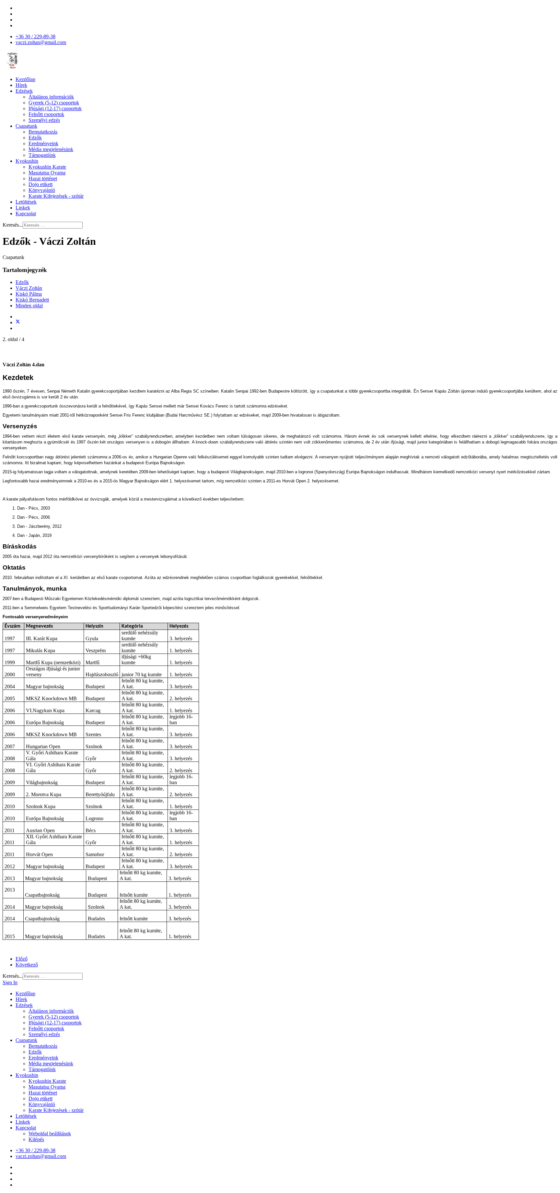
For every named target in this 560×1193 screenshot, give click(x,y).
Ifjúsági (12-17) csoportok (55, 108)
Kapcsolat (26, 213)
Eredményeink (43, 143)
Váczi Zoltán (29, 288)
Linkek (23, 207)
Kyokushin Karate (47, 167)
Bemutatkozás (43, 132)
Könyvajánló (42, 190)
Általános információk (51, 97)
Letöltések (26, 202)
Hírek (21, 85)
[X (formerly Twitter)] (18, 322)
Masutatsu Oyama (47, 172)
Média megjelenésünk (51, 149)
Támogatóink (42, 155)
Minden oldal (29, 305)
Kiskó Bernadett (32, 299)
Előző (22, 959)
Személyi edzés (44, 120)
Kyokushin (27, 161)
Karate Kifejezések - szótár (56, 196)
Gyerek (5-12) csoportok (54, 102)
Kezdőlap (25, 79)
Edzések (24, 91)
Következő (27, 964)
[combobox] (53, 225)
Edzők (35, 137)
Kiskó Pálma (29, 294)
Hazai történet (43, 178)
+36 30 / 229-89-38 (35, 36)
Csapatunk (26, 126)
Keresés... (13, 225)
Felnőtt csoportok (46, 114)
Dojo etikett (40, 184)
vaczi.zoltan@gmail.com (41, 42)
